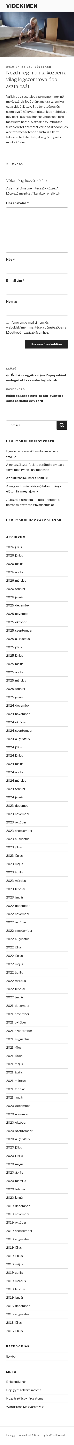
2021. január (14, 1097)
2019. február (15, 1289)
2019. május (14, 1264)
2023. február (15, 889)
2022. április (14, 972)
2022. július (14, 947)
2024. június (14, 755)
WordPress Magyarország (25, 1407)
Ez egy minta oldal (18, 1435)
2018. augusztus (18, 1314)
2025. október (16, 622)
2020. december (18, 1106)
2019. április (14, 1273)
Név (10, 259)
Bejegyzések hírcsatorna (23, 1390)
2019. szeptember (19, 1231)
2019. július (14, 1247)
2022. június (14, 956)
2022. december (18, 906)
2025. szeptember (19, 630)
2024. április (14, 772)
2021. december (17, 1006)
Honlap (11, 301)
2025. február (15, 689)
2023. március (16, 881)
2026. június (14, 555)
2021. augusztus (17, 1039)
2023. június (14, 855)
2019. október (16, 1222)
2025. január (14, 697)
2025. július (14, 647)
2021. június (14, 1056)
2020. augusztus (18, 1139)
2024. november (18, 714)
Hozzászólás (17, 203)
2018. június (14, 1331)
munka (17, 163)
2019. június (14, 1256)
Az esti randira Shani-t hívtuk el (27, 478)
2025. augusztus (18, 639)
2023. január (14, 897)
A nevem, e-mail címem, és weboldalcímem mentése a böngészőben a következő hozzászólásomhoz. (36, 328)
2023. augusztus (18, 839)
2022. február (15, 989)
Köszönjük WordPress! (49, 1435)
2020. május (14, 1164)
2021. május (14, 1064)
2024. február (15, 789)
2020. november (18, 1114)
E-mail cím (15, 280)
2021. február (15, 1089)
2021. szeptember (19, 1031)
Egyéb (11, 1356)
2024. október (16, 722)
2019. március (16, 1281)
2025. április (14, 672)
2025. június (14, 655)
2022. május (14, 964)
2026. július (14, 547)
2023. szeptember (19, 831)
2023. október (16, 822)
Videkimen (22, 6)
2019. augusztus (18, 1239)
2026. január (14, 597)
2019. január (14, 1297)
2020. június (14, 1156)
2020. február (15, 1189)
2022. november (17, 914)
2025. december (18, 605)
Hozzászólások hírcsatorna (25, 1398)
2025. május (14, 664)
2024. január (14, 797)
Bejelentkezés (16, 1382)
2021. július (14, 1047)
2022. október (16, 922)
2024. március (16, 780)
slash (46, 66)
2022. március (16, 981)
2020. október (16, 1122)
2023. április (14, 872)
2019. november (17, 1214)
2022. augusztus (18, 939)
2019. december (18, 1206)
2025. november (18, 614)
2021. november (17, 1014)
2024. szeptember (19, 730)
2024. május (14, 764)
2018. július (14, 1322)
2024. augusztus (18, 739)
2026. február (15, 589)
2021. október (16, 1022)
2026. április (14, 572)
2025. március (16, 680)
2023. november (17, 814)
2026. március (16, 580)
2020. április (14, 1172)
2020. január (14, 1197)
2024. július (14, 747)
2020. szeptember (19, 1131)
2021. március (16, 1081)
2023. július (14, 847)
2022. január (14, 997)
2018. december (18, 1306)
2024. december (18, 705)
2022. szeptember (19, 931)
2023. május (14, 864)
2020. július (14, 1147)
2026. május (14, 564)
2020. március (16, 1181)
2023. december (18, 806)
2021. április (14, 1072)
